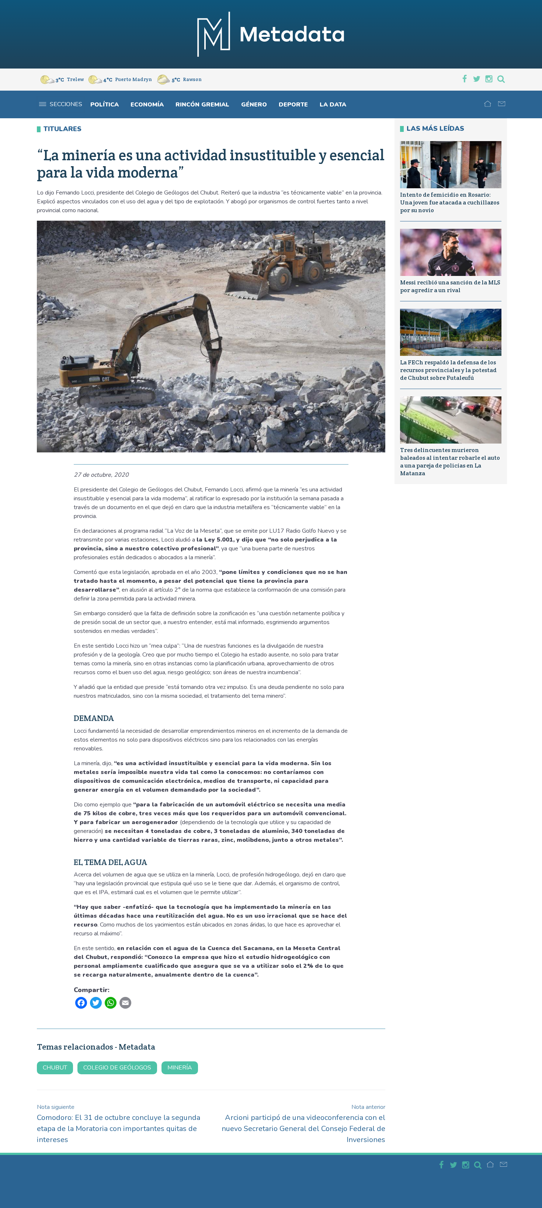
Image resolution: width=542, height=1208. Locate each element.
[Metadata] (271, 34)
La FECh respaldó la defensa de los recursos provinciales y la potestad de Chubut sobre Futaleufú (448, 370)
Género (254, 105)
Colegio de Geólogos (117, 1068)
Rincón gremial (202, 105)
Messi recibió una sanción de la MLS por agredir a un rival (450, 286)
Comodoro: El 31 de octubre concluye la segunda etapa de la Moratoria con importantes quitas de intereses (118, 1124)
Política (104, 105)
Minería (179, 1068)
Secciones (66, 104)
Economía (147, 105)
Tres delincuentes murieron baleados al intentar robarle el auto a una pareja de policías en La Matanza (450, 461)
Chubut (55, 1068)
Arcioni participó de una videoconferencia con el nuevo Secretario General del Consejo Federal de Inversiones (303, 1124)
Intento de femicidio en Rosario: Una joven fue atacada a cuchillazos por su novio (449, 202)
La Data (333, 105)
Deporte (293, 105)
